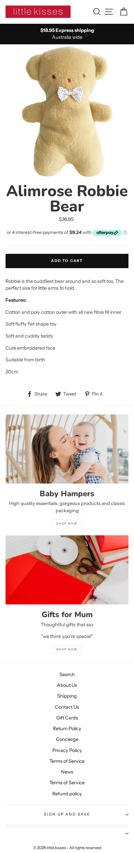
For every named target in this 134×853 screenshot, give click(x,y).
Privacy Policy (67, 750)
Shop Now (66, 649)
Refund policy (67, 794)
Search (67, 674)
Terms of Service (67, 761)
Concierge (67, 739)
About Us (67, 685)
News (67, 772)
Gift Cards (67, 718)
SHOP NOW (66, 523)
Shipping (67, 696)
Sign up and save (67, 814)
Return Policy (67, 728)
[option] (67, 34)
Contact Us (67, 707)
